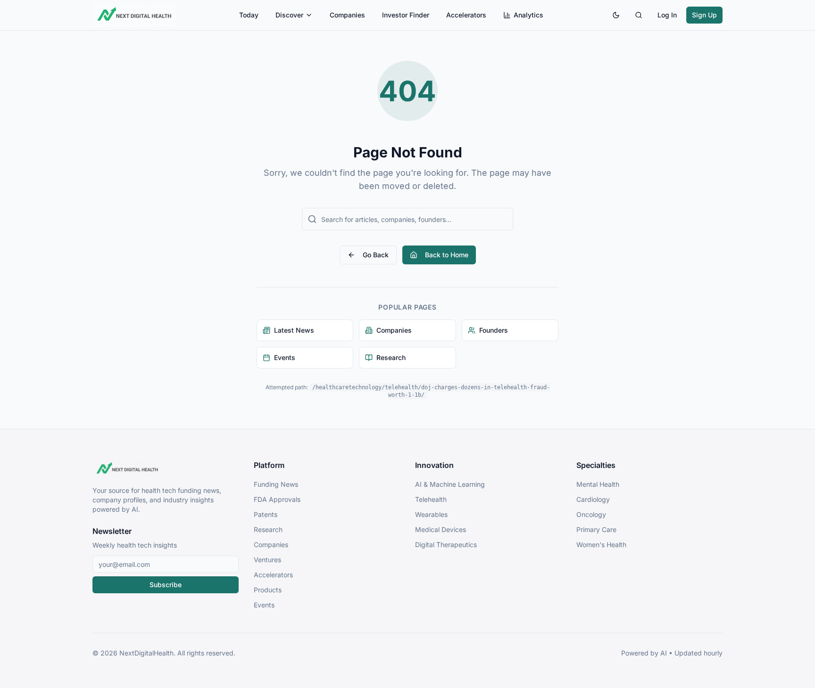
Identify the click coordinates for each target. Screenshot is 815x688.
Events (264, 605)
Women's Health (601, 545)
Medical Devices (440, 529)
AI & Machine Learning (450, 484)
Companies (347, 15)
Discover (289, 15)
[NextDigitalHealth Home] (165, 468)
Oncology (591, 514)
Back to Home (446, 255)
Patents (265, 514)
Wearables (431, 514)
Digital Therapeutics (446, 545)
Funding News (276, 484)
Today (248, 15)
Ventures (267, 560)
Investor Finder (405, 15)
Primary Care (596, 529)
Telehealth (431, 499)
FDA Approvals (277, 499)
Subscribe (166, 585)
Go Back (376, 255)
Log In (667, 15)
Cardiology (593, 499)
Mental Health (597, 484)
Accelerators (466, 15)
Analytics (528, 15)
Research (268, 529)
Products (268, 590)
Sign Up (704, 15)
